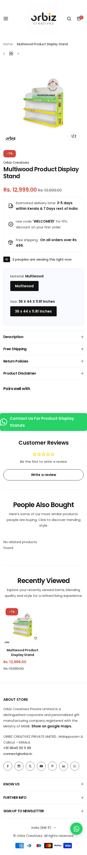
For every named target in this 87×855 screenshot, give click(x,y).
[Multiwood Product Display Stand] (22, 625)
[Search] (69, 19)
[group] (43, 103)
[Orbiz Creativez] (43, 18)
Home (8, 44)
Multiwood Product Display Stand (22, 652)
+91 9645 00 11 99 (17, 748)
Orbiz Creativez (16, 162)
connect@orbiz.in (17, 753)
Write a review (43, 474)
